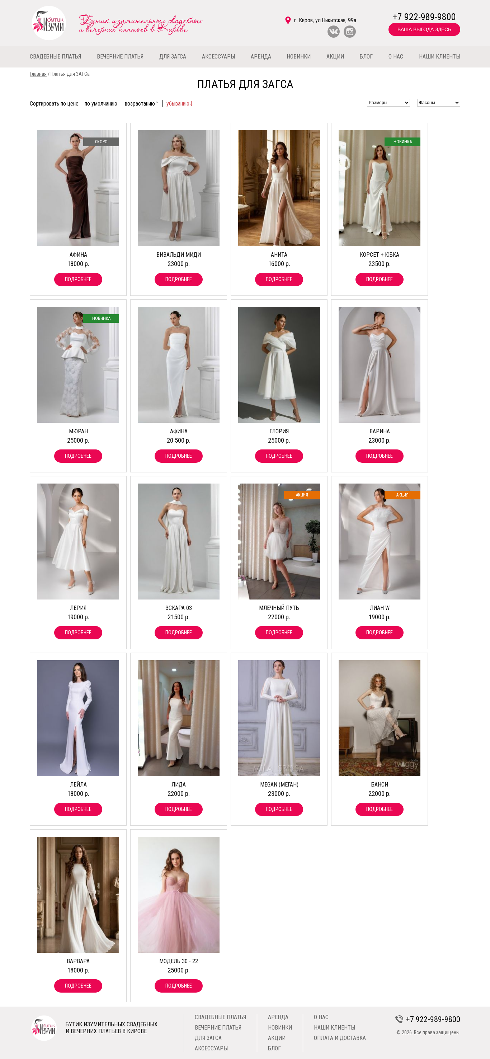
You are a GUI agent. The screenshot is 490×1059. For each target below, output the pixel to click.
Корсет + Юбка (379, 254)
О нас (321, 1017)
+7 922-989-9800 (424, 16)
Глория (279, 431)
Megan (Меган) (279, 784)
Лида (178, 784)
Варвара (78, 961)
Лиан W (380, 608)
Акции (277, 1038)
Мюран (78, 431)
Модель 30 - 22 (178, 961)
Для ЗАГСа (208, 1038)
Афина (78, 254)
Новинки (280, 1027)
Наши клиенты (334, 1027)
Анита (279, 254)
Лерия (78, 608)
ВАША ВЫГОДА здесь (424, 29)
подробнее (78, 279)
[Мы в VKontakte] (333, 36)
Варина (379, 431)
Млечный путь (279, 608)
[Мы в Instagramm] (349, 36)
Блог (274, 1048)
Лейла (78, 784)
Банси (379, 784)
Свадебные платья (220, 1017)
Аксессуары (211, 1048)
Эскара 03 (178, 608)
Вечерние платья (218, 1027)
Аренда (278, 1017)
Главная (38, 74)
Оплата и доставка (340, 1038)
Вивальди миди (178, 254)
